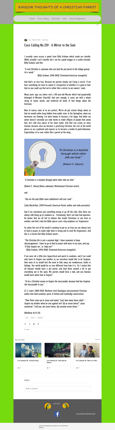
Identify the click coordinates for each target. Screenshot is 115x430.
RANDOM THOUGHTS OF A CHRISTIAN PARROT (57, 7)
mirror (33, 317)
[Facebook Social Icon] (57, 414)
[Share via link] (38, 324)
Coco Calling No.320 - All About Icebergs (28, 361)
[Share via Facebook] (25, 324)
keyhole (40, 317)
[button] (97, 25)
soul (26, 317)
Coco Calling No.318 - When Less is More (86, 361)
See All (97, 339)
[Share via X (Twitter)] (29, 324)
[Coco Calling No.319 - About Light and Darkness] (58, 350)
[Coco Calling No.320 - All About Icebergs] (28, 350)
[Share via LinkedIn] (34, 324)
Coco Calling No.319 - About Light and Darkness (56, 362)
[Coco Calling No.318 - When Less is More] (87, 350)
